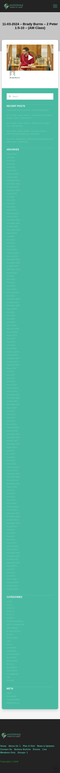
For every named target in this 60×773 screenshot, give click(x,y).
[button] (55, 6)
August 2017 (12, 368)
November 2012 (13, 556)
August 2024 (12, 233)
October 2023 (12, 266)
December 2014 (13, 473)
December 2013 (13, 513)
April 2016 (11, 421)
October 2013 (12, 520)
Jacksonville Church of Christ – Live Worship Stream (27, 110)
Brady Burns (15, 77)
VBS (8, 677)
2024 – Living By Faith (15, 624)
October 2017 (12, 361)
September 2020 (13, 305)
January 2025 (12, 216)
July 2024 (10, 236)
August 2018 (12, 335)
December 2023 (13, 259)
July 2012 (10, 569)
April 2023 (11, 286)
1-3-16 (9, 601)
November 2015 (13, 437)
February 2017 (13, 388)
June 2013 (11, 533)
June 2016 (11, 414)
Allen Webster (12, 628)
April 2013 (11, 539)
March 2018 (12, 348)
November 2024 (13, 223)
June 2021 (11, 296)
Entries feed (11, 696)
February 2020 (13, 329)
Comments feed (13, 699)
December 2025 (13, 180)
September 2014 (13, 483)
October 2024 (12, 226)
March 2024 (12, 249)
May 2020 (11, 319)
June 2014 (11, 493)
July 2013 (10, 530)
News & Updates (13, 654)
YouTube (10, 680)
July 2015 (10, 450)
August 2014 (12, 487)
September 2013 (13, 523)
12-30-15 (10, 618)
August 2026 (12, 154)
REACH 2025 (12, 661)
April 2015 (11, 460)
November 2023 (13, 263)
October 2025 (12, 187)
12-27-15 (10, 614)
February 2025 (13, 213)
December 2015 (13, 434)
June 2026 (11, 160)
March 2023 (12, 289)
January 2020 (12, 332)
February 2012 (13, 582)
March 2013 (12, 543)
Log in (9, 693)
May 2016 (11, 417)
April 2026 (11, 167)
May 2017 (11, 378)
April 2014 (11, 500)
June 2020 (11, 315)
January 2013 (12, 549)
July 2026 (10, 157)
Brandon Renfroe (14, 631)
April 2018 (11, 345)
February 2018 (13, 352)
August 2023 (12, 273)
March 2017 (12, 385)
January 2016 (12, 431)
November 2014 (13, 477)
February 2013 (13, 546)
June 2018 (11, 338)
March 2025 (12, 210)
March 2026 (12, 170)
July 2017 (10, 371)
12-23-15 (10, 611)
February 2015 (13, 467)
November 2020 (13, 299)
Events (9, 644)
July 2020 (10, 312)
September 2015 (13, 444)
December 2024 (13, 220)
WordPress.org (13, 703)
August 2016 (12, 408)
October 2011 (12, 589)
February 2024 (13, 253)
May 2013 (11, 536)
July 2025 (10, 197)
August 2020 (12, 309)
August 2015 (12, 447)
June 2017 (11, 375)
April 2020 (11, 322)
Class (9, 641)
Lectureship (11, 647)
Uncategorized (13, 674)
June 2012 (11, 572)
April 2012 (11, 576)
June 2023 (11, 279)
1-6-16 (9, 605)
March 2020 (12, 325)
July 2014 (10, 490)
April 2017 (11, 381)
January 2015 (12, 470)
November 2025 (13, 184)
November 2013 (13, 516)
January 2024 (12, 256)
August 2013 (12, 526)
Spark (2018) (12, 670)
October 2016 (12, 401)
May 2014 (11, 497)
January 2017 (12, 391)
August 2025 (12, 193)
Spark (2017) (12, 667)
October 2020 (12, 302)
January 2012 (12, 586)
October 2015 (12, 441)
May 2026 (11, 164)
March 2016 (12, 424)
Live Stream (11, 651)
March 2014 (12, 503)
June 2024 (11, 240)
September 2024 (13, 230)
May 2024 (11, 243)
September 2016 (13, 404)
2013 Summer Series (15, 621)
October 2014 (12, 480)
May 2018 (11, 342)
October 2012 (12, 559)
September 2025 (13, 190)
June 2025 (11, 200)
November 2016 (13, 398)
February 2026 (13, 174)
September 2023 (13, 269)
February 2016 (13, 427)
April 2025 (11, 207)
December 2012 (13, 553)
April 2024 (11, 246)
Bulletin (10, 634)
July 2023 (10, 276)
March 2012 (12, 579)
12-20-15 (10, 608)
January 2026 (12, 177)
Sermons (10, 664)
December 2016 (13, 394)
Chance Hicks (12, 637)
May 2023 (11, 282)
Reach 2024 (11, 657)
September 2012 (13, 562)
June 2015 (11, 454)
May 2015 (11, 457)
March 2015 (12, 464)
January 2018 (12, 355)
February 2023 (13, 292)
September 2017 (13, 365)
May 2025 (11, 203)
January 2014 (12, 510)
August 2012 (12, 566)
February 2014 (13, 506)
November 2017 (13, 358)
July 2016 (10, 411)
